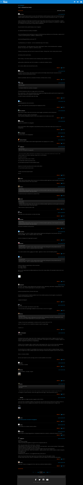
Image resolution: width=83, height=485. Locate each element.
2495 (41, 472)
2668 (47, 472)
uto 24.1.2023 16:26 (61, 284)
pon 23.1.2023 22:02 (61, 186)
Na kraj (63, 10)
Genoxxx (21, 219)
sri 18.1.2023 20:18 (61, 110)
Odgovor (58, 67)
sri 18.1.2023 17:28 (61, 101)
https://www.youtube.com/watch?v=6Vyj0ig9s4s (27, 419)
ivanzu (21, 424)
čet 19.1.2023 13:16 (61, 139)
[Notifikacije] (74, 2)
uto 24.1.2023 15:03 (61, 231)
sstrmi (21, 462)
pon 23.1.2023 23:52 (61, 212)
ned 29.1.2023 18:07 (61, 438)
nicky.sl (21, 186)
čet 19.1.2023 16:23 (61, 146)
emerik (21, 178)
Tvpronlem (22, 231)
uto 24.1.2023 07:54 (61, 219)
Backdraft (22, 284)
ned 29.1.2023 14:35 (61, 424)
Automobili (21, 5)
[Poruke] (77, 2)
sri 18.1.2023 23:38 (61, 121)
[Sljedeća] (50, 472)
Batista (21, 313)
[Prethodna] (33, 472)
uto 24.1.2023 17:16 (61, 313)
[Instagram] (43, 480)
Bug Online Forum (5, 2)
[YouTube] (47, 480)
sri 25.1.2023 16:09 (61, 369)
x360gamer (22, 146)
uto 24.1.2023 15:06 (61, 243)
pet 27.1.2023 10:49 (61, 397)
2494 (38, 472)
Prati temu (59, 10)
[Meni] (81, 2)
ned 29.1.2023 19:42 (61, 462)
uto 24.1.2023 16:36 (61, 305)
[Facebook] (36, 480)
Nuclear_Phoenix (23, 139)
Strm (21, 212)
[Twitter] (40, 480)
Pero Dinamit (22, 110)
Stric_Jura (22, 14)
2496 (44, 472)
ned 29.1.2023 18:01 (61, 431)
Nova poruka (20, 10)
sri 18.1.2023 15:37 (61, 14)
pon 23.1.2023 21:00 (61, 178)
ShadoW (21, 397)
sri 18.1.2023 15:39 (61, 71)
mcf (20, 101)
